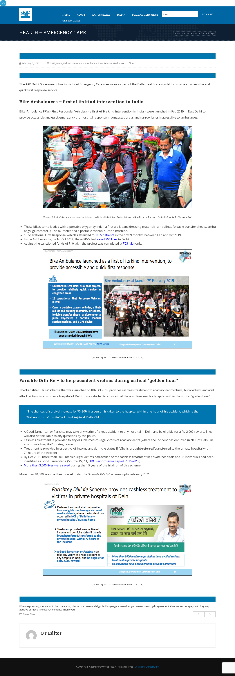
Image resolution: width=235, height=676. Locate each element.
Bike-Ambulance (31, 111)
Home (66, 14)
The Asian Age (184, 217)
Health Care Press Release (98, 63)
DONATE (207, 14)
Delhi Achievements (73, 63)
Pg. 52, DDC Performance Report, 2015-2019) (122, 357)
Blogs (186, 33)
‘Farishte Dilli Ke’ (37, 390)
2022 (195, 33)
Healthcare (118, 63)
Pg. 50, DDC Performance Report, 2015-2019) (122, 584)
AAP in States (101, 14)
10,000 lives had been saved (54, 474)
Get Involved (71, 20)
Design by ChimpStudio (147, 666)
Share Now (29, 614)
